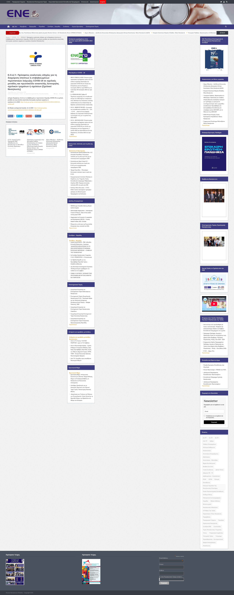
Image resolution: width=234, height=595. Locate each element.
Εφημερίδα (32, 26)
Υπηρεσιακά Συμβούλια (216, 533)
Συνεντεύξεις (217, 526)
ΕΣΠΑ (210, 479)
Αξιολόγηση (206, 457)
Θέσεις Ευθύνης (215, 501)
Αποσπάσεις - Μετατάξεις (210, 460)
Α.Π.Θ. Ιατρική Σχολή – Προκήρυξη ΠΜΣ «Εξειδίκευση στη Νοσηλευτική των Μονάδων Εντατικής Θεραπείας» (16, 143)
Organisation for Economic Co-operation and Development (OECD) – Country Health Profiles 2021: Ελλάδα (81, 219)
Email (62, 94)
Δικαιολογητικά (94, 2)
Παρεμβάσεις (206, 517)
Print (56, 94)
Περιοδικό (42, 26)
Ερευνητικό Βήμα (74, 373)
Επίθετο (161, 570)
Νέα (16, 26)
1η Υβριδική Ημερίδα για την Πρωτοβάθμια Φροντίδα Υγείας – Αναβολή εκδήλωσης (79, 262)
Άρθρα (212, 441)
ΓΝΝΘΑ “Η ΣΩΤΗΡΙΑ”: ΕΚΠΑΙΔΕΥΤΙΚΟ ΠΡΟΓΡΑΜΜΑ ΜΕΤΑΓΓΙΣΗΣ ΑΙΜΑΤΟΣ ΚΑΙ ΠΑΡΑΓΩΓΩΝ (81, 275)
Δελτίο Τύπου (219, 469)
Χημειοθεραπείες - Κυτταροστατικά (213, 539)
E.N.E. (8, 2)
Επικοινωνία (84, 2)
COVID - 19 (22, 93)
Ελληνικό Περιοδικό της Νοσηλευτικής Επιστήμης (210, 487)
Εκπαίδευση (206, 482)
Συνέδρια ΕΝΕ (207, 526)
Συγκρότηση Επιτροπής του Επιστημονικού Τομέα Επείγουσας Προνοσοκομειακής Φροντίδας (80, 320)
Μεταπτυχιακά (207, 504)
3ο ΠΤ (211, 438)
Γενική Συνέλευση (208, 469)
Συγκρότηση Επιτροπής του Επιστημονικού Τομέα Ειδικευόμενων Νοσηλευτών (80, 291)
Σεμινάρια (221, 520)
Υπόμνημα (219, 536)
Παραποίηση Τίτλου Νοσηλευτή (212, 514)
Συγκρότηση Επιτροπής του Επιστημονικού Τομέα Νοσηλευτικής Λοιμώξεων (80, 309)
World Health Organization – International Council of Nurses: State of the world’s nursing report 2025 (81, 212)
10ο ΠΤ (205, 441)
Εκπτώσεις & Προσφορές (77, 151)
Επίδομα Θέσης (207, 494)
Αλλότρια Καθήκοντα (209, 447)
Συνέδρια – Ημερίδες (54, 26)
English (102, 2)
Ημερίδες (205, 501)
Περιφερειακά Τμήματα (18, 2)
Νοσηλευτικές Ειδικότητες (210, 507)
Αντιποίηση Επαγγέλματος (210, 454)
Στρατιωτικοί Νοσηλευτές (210, 523)
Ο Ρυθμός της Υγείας (209, 510)
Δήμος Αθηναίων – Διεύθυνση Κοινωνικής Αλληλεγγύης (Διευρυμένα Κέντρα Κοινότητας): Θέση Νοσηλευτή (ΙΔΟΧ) (79, 33)
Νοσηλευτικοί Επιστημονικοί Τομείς (37, 2)
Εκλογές (217, 479)
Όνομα (161, 564)
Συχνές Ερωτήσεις (77, 26)
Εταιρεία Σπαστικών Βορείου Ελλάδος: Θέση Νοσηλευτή (131, 33)
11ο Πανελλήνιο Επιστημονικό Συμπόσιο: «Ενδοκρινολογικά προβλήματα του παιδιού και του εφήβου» (82, 268)
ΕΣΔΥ (204, 479)
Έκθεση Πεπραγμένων (209, 444)
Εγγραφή (214, 422)
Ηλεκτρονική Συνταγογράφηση (211, 498)
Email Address (171, 558)
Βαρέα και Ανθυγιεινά (209, 463)
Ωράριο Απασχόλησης (209, 542)
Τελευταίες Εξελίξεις (43, 93)
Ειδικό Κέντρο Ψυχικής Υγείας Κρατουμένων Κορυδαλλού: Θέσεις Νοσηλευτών (212, 116)
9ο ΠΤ (217, 438)
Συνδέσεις (66, 26)
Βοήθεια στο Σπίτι (208, 466)
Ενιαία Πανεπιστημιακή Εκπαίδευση (213, 491)
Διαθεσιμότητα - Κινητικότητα (211, 476)
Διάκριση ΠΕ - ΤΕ (208, 473)
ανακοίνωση (206, 545)
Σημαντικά (28, 93)
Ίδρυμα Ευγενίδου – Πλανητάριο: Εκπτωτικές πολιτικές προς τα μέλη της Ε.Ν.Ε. (81, 172)
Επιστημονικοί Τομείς (92, 26)
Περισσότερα (73, 136)
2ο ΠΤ (205, 438)
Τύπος (205, 533)
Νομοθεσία (23, 26)
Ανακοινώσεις (207, 450)
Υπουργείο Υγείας (208, 536)
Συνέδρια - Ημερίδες (75, 240)
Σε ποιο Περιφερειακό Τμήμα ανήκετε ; (171, 576)
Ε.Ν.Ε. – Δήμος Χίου (208, 351)
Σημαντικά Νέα (34, 93)
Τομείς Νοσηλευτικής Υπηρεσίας (212, 529)
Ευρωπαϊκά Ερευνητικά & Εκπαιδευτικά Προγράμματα (64, 2)
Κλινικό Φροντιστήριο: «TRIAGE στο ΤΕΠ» (214, 369)
